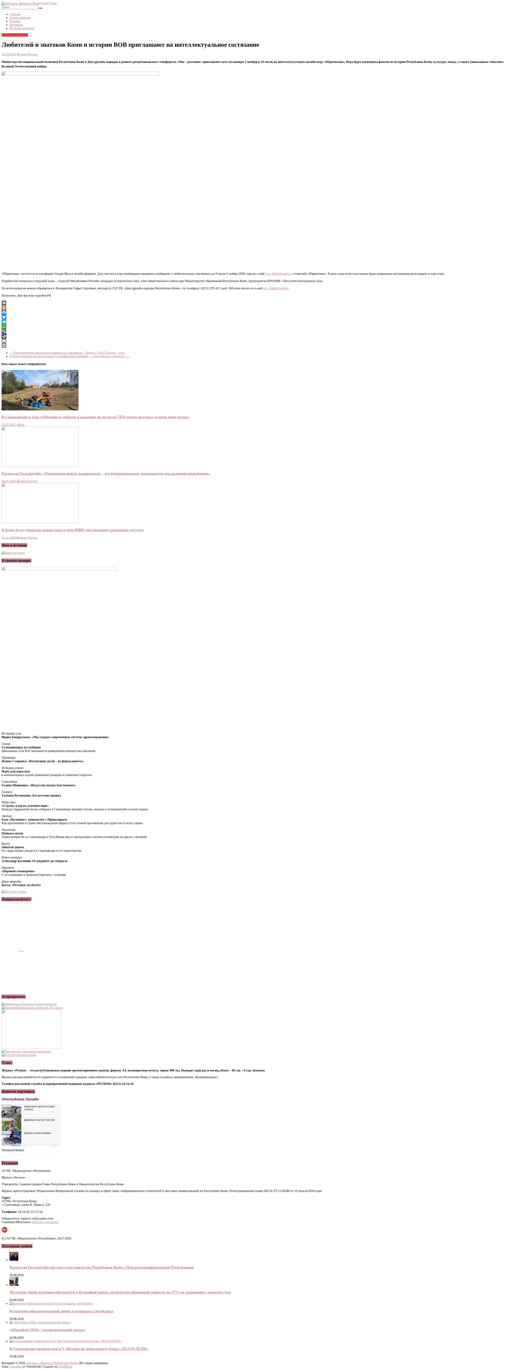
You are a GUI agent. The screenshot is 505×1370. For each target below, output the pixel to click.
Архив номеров (20, 17)
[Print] (252, 345)
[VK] (252, 303)
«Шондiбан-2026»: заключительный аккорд (47, 1330)
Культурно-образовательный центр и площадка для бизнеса (61, 1311)
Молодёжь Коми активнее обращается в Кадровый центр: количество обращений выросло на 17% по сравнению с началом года (120, 1292)
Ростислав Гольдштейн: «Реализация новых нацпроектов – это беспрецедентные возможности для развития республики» (106, 474)
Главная (14, 14)
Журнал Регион (27, 54)
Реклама (15, 21)
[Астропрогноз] (29, 1004)
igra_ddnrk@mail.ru (278, 273)
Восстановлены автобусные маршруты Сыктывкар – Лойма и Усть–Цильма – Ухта (67, 352)
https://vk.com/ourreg (45, 1222)
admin (20, 424)
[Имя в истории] (13, 553)
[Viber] (252, 331)
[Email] (252, 340)
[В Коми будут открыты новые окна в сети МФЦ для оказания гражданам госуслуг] (40, 522)
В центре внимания (15, 35)
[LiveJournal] (252, 336)
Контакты (16, 24)
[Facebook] (252, 312)
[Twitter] (252, 317)
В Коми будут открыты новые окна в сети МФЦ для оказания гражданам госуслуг (73, 530)
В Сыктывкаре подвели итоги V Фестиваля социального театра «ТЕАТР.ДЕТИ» (78, 1349)
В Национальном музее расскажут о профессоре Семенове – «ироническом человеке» (69, 356)
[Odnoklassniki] (252, 307)
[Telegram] (252, 321)
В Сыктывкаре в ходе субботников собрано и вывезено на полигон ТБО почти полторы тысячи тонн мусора (95, 417)
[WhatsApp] (252, 326)
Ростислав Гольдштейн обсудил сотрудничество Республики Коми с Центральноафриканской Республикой (101, 1267)
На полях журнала (21, 28)
